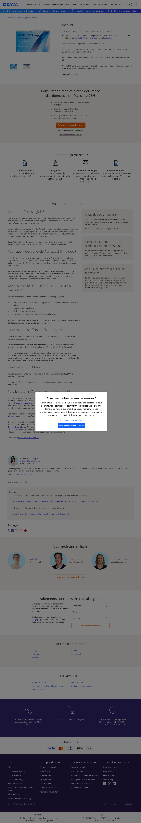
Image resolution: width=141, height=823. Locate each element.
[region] (71, 411)
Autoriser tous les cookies (71, 425)
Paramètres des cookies (71, 420)
